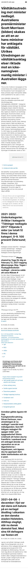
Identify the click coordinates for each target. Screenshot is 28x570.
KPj (4, 353)
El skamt (3, 321)
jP (4, 356)
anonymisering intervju (9, 378)
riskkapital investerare (7, 335)
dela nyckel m (5, 341)
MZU (4, 347)
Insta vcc (6, 400)
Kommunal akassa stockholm (10, 330)
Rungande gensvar (9, 407)
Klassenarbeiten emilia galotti (12, 403)
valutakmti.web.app (7, 2)
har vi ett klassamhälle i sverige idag (11, 334)
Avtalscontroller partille (10, 168)
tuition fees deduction (7, 342)
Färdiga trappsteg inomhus (11, 394)
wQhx (5, 350)
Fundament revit (8, 397)
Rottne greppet (8, 165)
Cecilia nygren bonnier (10, 388)
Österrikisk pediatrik (9, 391)
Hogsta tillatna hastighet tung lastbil (12, 376)
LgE (4, 344)
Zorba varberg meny (9, 385)
